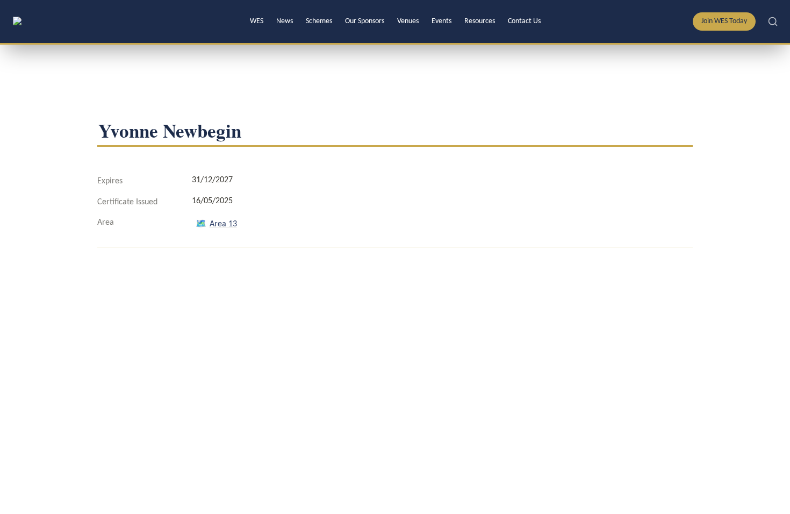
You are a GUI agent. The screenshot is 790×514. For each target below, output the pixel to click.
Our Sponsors (364, 21)
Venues (408, 21)
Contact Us (524, 21)
